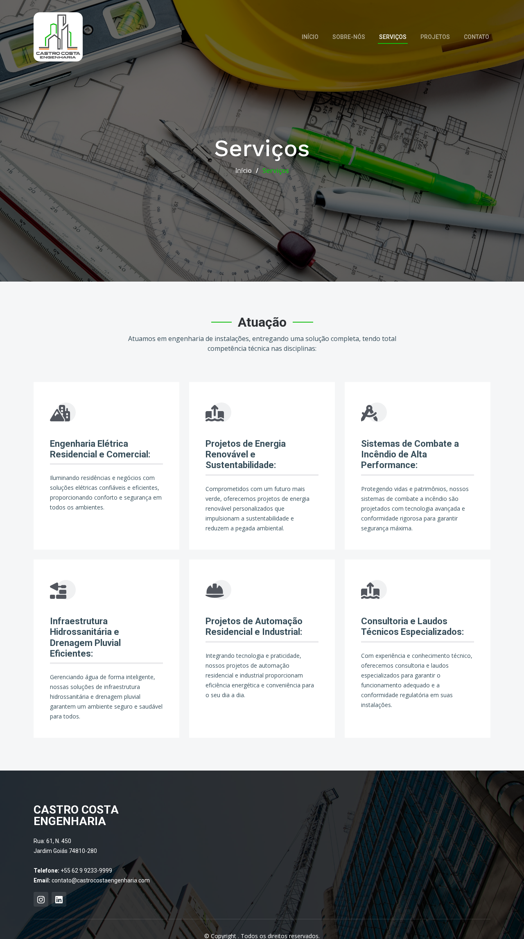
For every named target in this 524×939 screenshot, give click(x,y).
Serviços (393, 37)
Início (310, 37)
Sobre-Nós (348, 37)
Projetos (435, 37)
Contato (476, 37)
